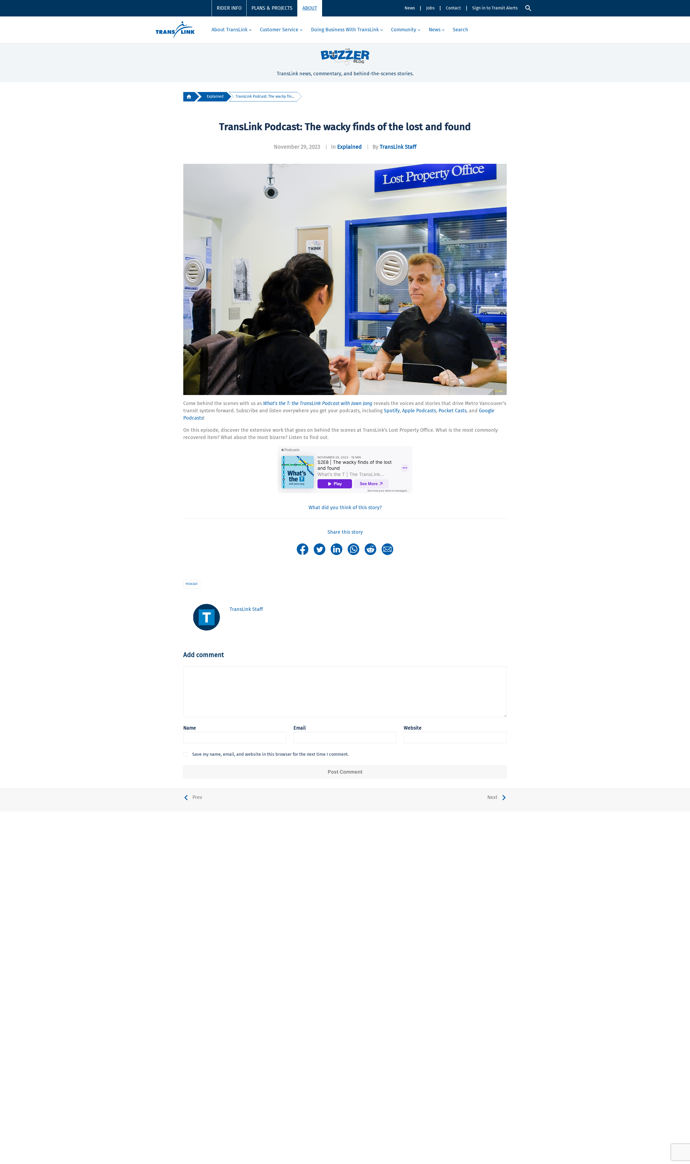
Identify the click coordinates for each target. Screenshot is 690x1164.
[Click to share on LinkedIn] (336, 549)
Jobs (430, 8)
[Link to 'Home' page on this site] (175, 29)
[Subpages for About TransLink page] (250, 30)
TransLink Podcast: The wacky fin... (265, 96)
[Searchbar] (528, 8)
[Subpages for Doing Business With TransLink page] (381, 30)
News (410, 8)
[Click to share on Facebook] (302, 549)
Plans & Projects (271, 8)
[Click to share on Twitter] (319, 549)
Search (460, 30)
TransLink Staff (398, 147)
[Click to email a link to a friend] (387, 549)
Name (189, 728)
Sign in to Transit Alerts (495, 8)
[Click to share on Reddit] (370, 549)
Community (403, 30)
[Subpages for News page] (443, 30)
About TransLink (229, 30)
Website (413, 728)
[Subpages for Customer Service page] (301, 30)
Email (300, 728)
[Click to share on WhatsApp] (353, 549)
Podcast (192, 584)
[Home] (189, 96)
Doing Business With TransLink (345, 30)
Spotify (392, 411)
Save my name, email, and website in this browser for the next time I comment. (270, 754)
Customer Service (279, 30)
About (309, 8)
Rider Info (229, 8)
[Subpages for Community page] (419, 30)
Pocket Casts (453, 411)
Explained (215, 96)
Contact (453, 8)
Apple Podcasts (419, 411)
